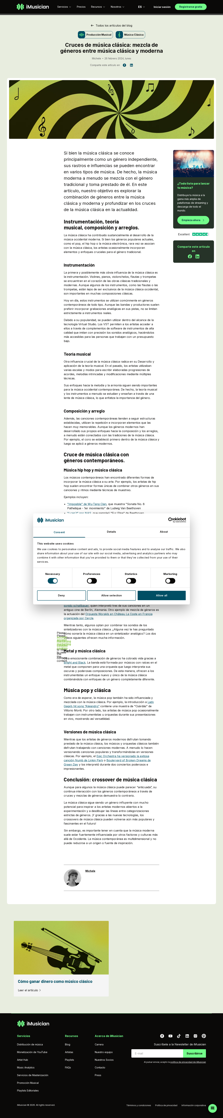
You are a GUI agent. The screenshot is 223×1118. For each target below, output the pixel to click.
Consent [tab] (59, 532)
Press (98, 1075)
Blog (67, 1044)
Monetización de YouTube (32, 1052)
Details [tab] (111, 531)
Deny (61, 595)
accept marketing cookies (64, 644)
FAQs (68, 1067)
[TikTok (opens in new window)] (179, 1036)
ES (140, 7)
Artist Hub (22, 1059)
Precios (81, 6)
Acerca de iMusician (109, 1036)
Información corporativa (194, 1105)
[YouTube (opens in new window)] (170, 1036)
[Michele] (72, 878)
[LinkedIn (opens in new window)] (187, 1036)
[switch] (92, 581)
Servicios (62, 6)
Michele (96, 58)
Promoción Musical (28, 1082)
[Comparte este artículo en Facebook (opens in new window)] (124, 65)
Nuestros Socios (104, 1059)
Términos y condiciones (138, 1105)
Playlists (69, 1059)
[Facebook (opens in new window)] (162, 1036)
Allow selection (111, 595)
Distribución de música (30, 1044)
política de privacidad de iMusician (188, 1062)
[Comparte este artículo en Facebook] (190, 256)
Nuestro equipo (104, 1052)
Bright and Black (75, 662)
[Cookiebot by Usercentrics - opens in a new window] (171, 520)
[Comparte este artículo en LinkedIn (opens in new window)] (131, 65)
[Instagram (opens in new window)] (195, 1036)
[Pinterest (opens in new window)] (204, 1036)
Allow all (161, 595)
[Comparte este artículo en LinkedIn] (197, 256)
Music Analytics (25, 1067)
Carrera (99, 1044)
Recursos (96, 6)
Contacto (100, 1067)
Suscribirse (194, 1053)
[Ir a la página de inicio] (32, 6)
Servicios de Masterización (32, 1075)
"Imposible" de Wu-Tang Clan (86, 504)
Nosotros (116, 6)
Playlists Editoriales (28, 1090)
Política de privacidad (166, 1105)
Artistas (69, 1052)
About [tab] (164, 531)
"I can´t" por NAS (79, 513)
